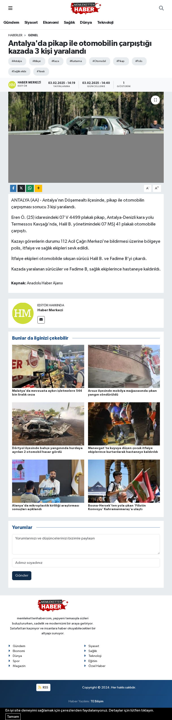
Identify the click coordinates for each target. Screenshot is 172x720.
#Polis (138, 61)
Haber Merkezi (50, 310)
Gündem (11, 23)
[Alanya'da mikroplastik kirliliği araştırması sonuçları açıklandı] (48, 481)
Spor (16, 661)
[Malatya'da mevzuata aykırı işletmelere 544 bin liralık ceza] (48, 366)
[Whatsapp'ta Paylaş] (30, 188)
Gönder (21, 575)
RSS (45, 687)
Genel (33, 35)
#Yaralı (40, 71)
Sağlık (69, 23)
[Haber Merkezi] (23, 313)
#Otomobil (99, 61)
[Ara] (161, 8)
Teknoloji (105, 23)
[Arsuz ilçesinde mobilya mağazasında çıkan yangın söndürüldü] (124, 366)
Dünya (86, 23)
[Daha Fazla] (38, 188)
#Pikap (120, 61)
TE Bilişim (96, 701)
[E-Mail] (41, 320)
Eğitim (92, 661)
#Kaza (55, 61)
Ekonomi (50, 23)
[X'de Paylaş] (21, 188)
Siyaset (31, 23)
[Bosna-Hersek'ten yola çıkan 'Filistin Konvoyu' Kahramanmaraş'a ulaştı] (124, 481)
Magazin (19, 666)
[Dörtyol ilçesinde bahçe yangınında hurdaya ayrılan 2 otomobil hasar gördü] (48, 424)
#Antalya (17, 61)
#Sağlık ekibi (19, 71)
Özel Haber (96, 666)
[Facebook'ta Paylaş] (13, 188)
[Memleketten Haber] (86, 8)
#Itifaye (36, 61)
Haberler (15, 35)
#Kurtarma (76, 61)
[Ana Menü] (10, 8)
